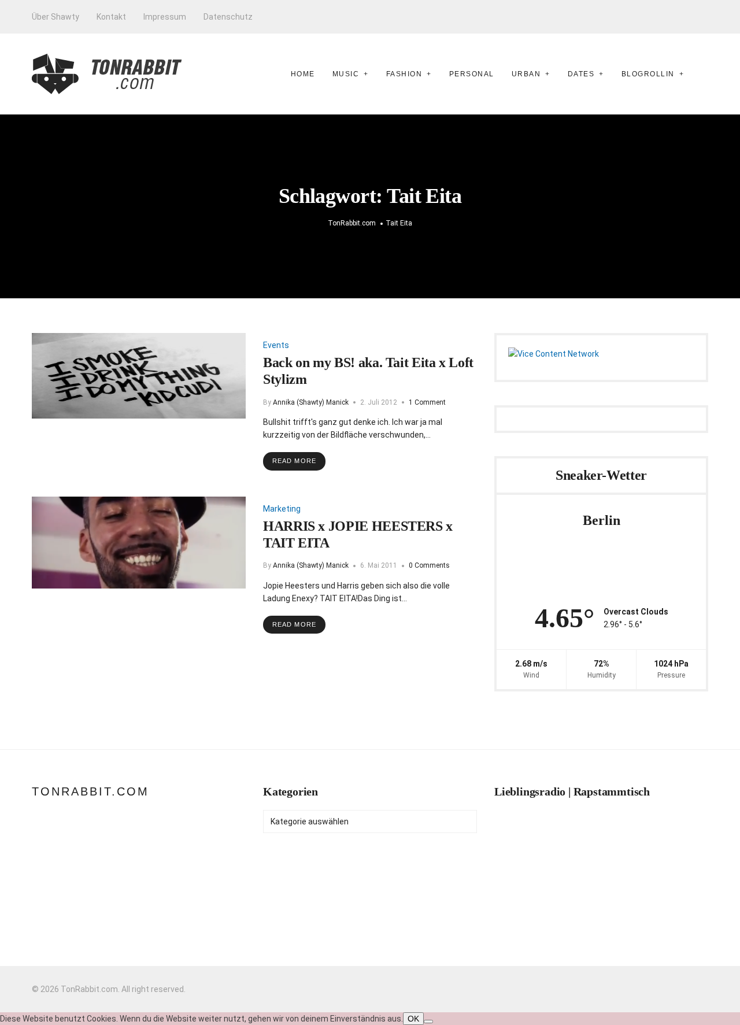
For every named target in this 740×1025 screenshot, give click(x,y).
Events (276, 345)
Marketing (282, 508)
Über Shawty (55, 16)
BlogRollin (648, 74)
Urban (526, 74)
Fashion (404, 74)
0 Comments (429, 565)
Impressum (164, 16)
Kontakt (111, 16)
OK (413, 1018)
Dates (581, 74)
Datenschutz (228, 16)
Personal (471, 74)
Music (346, 74)
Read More (294, 460)
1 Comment (427, 402)
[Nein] (428, 1021)
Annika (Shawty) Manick (311, 402)
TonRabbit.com (90, 791)
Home (303, 74)
